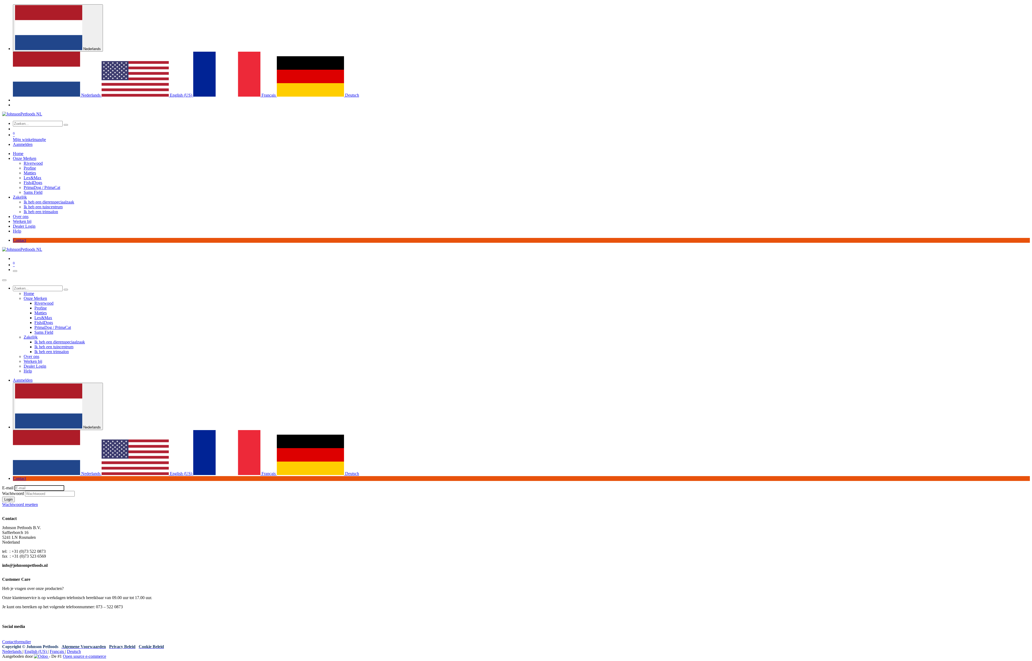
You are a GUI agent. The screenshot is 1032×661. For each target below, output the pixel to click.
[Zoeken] (66, 125)
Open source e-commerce (84, 656)
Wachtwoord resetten (20, 504)
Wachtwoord (13, 493)
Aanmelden (23, 144)
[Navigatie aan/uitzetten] (15, 271)
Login (8, 499)
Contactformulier (16, 641)
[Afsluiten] (4, 280)
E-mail (7, 488)
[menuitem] (57, 95)
